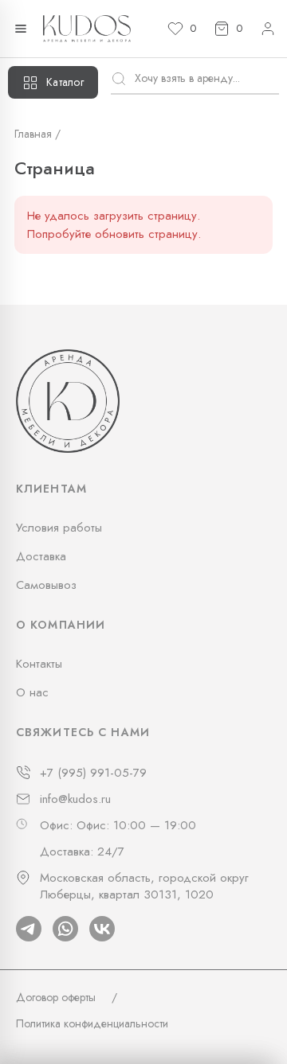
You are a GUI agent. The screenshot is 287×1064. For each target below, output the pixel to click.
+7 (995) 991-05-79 (93, 773)
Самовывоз (46, 585)
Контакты (39, 663)
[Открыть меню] (20, 28)
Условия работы (59, 527)
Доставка (41, 556)
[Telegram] (28, 928)
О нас (32, 692)
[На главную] (87, 28)
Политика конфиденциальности (92, 1023)
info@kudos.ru (75, 799)
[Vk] (102, 928)
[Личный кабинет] (268, 29)
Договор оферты (56, 997)
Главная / (37, 134)
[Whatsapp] (65, 928)
